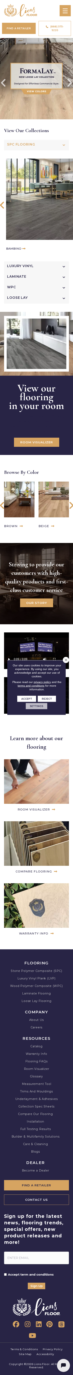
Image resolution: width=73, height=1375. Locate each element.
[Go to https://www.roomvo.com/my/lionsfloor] (36, 786)
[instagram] (26, 1324)
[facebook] (15, 1324)
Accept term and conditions (31, 1274)
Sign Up (36, 1286)
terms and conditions (31, 685)
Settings (36, 706)
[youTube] (32, 1335)
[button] (2, 206)
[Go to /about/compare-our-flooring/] (36, 848)
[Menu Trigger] (65, 10)
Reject (47, 698)
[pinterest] (49, 1324)
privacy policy (42, 682)
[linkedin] (37, 1324)
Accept (26, 698)
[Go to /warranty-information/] (36, 910)
